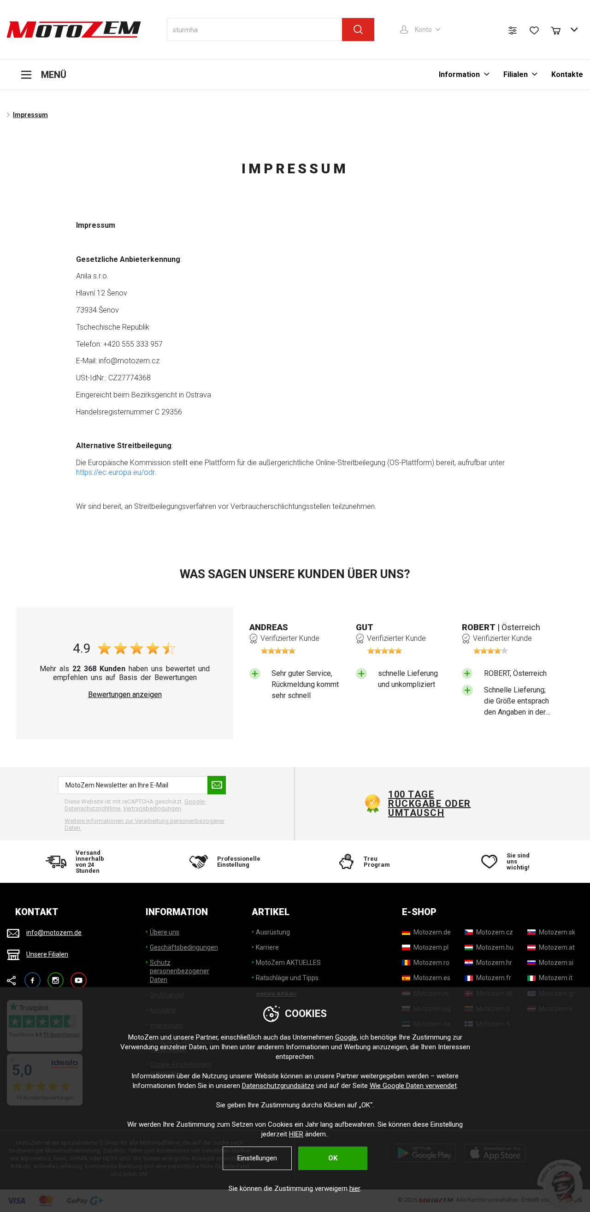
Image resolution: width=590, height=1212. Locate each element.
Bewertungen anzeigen (125, 694)
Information (459, 74)
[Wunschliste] (534, 30)
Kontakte (567, 74)
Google (346, 1037)
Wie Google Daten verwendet (413, 1086)
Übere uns (164, 932)
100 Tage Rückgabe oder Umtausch (429, 803)
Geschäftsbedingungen (184, 947)
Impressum (30, 115)
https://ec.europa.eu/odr (115, 472)
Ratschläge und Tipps (287, 977)
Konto (423, 29)
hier (354, 1188)
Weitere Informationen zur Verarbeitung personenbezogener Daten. (144, 824)
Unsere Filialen (47, 954)
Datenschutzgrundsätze (278, 1086)
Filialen (515, 74)
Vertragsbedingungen (152, 808)
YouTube (79, 976)
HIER (296, 1134)
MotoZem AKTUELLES (288, 962)
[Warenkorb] (560, 29)
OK (332, 1158)
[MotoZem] (74, 29)
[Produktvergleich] (512, 30)
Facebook (32, 976)
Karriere (267, 947)
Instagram (55, 976)
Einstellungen (257, 1158)
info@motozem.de (54, 932)
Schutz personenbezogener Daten (179, 971)
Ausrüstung (273, 932)
